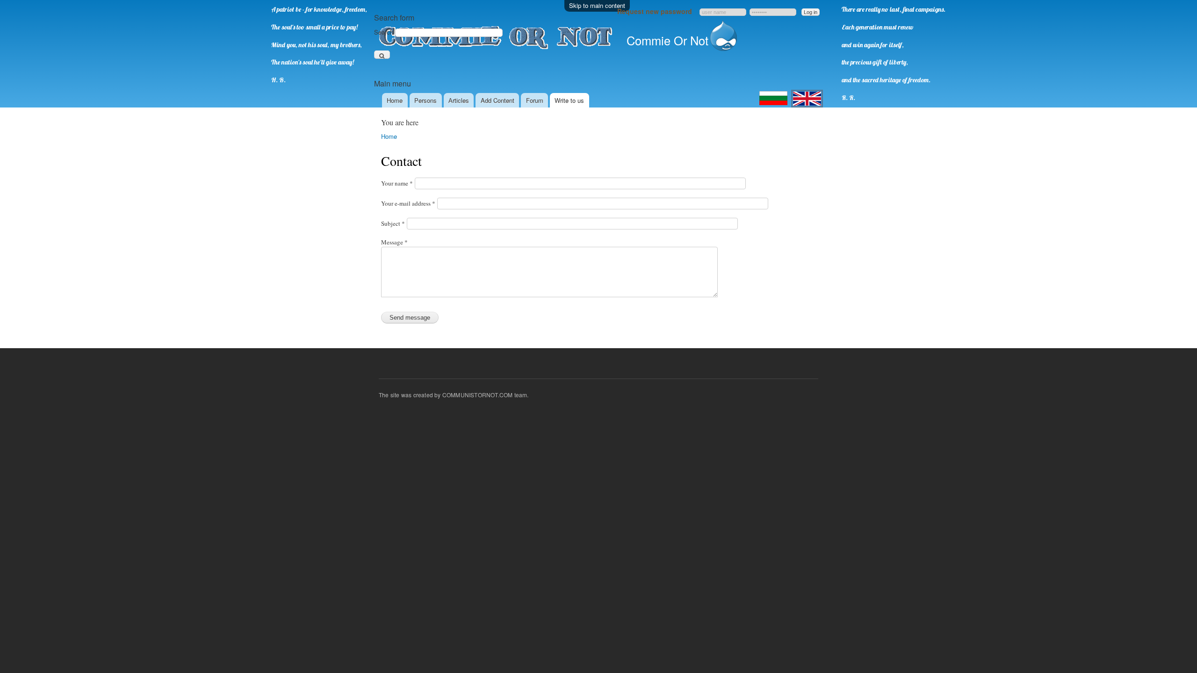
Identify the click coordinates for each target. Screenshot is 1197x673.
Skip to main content (597, 5)
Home (395, 100)
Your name (397, 183)
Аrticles (458, 100)
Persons (425, 100)
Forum (534, 100)
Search (384, 32)
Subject (393, 223)
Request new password (654, 11)
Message (394, 242)
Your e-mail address (408, 203)
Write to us (569, 100)
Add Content (497, 100)
